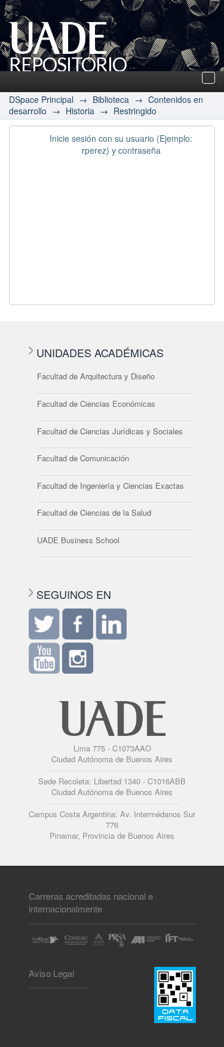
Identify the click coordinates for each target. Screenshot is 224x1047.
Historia (80, 111)
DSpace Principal (41, 99)
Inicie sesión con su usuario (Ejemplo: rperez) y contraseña (121, 144)
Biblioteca (111, 99)
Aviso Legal (51, 973)
